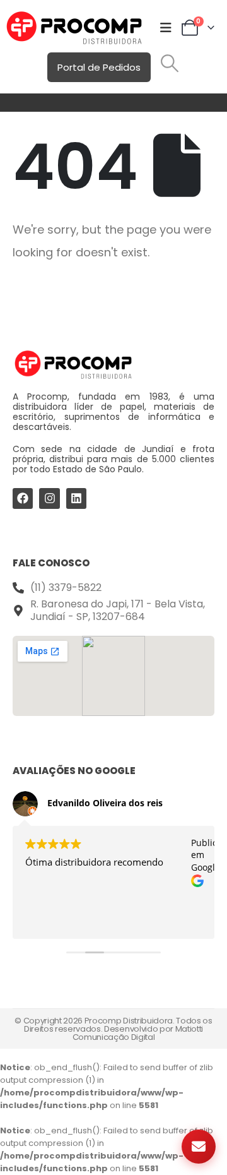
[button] (169, 63)
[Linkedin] (76, 498)
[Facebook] (23, 498)
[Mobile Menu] (166, 28)
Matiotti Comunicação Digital (138, 1033)
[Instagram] (49, 498)
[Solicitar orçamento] (199, 1147)
